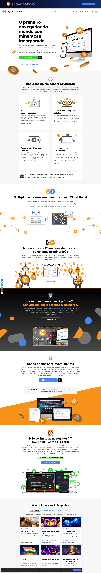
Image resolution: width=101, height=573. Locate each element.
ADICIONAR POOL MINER (50, 281)
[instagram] (89, 11)
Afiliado (68, 11)
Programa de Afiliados (59, 308)
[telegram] (85, 11)
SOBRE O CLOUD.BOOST (51, 228)
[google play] (40, 57)
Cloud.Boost (45, 203)
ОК (78, 570)
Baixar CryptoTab (49, 380)
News (62, 11)
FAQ (59, 11)
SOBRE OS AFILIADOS (51, 319)
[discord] (80, 11)
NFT (76, 11)
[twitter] (87, 11)
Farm (73, 11)
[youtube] (92, 11)
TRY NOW (29, 57)
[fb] (82, 11)
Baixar (54, 11)
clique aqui (43, 60)
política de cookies (67, 570)
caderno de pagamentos (52, 389)
